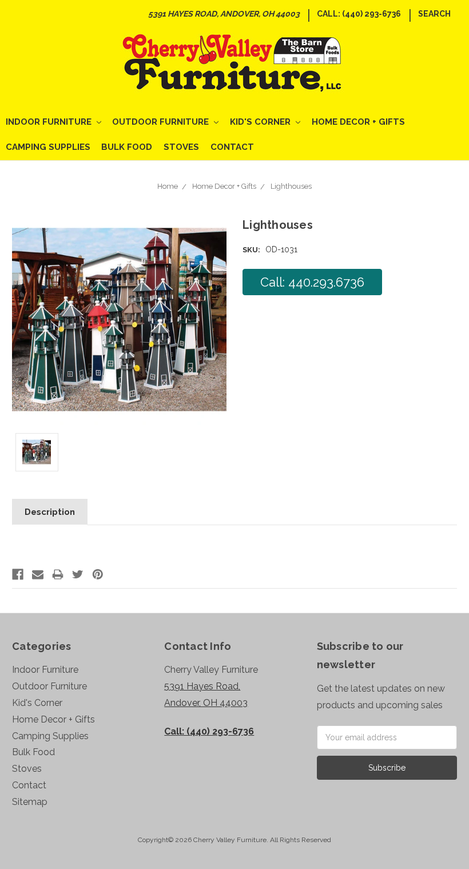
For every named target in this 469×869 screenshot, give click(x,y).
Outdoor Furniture (161, 122)
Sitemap (29, 801)
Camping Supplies (48, 147)
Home (167, 186)
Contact (232, 147)
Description (50, 512)
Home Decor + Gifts (358, 122)
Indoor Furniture (50, 122)
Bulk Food (126, 147)
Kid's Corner (261, 122)
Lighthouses (291, 186)
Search (434, 13)
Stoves (181, 147)
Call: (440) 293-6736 (359, 13)
